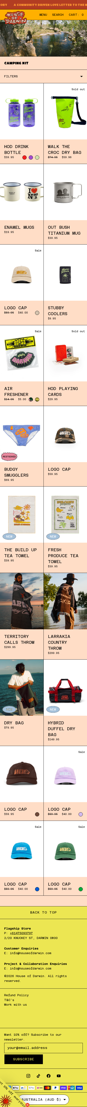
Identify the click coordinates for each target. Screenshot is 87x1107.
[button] (15, 1092)
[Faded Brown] (37, 814)
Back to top (43, 912)
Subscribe (23, 1059)
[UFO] (37, 399)
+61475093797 (21, 933)
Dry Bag (14, 722)
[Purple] (31, 157)
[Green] (81, 889)
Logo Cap (15, 307)
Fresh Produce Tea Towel (63, 555)
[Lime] (37, 157)
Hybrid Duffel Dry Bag (61, 728)
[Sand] (37, 313)
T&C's (9, 1000)
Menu (43, 14)
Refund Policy (16, 995)
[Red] (24, 157)
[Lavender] (81, 814)
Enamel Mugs (19, 227)
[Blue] (37, 889)
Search (58, 14)
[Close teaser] (27, 1105)
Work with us (15, 1004)
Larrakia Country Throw (59, 642)
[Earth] (31, 399)
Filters (11, 76)
